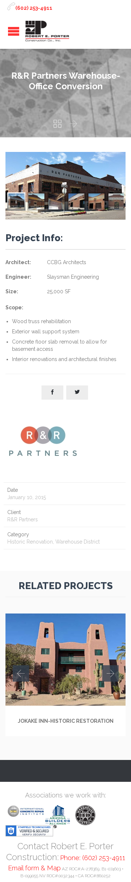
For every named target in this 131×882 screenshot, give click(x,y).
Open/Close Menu (13, 31)
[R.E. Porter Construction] (47, 31)
